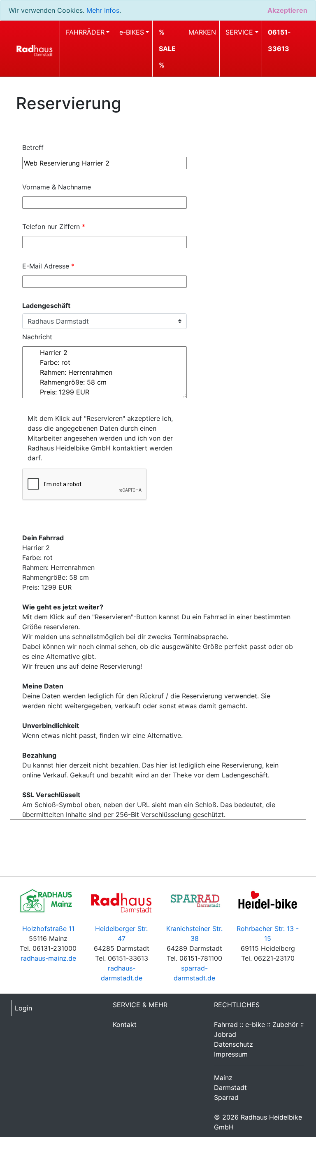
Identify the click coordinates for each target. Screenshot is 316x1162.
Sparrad (226, 1097)
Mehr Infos (102, 10)
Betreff (33, 147)
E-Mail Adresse (48, 266)
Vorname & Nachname (56, 187)
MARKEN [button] (202, 32)
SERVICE (239, 32)
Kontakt (125, 1024)
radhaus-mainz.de (48, 958)
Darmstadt (230, 1087)
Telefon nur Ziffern (53, 226)
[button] (169, 49)
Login (23, 1008)
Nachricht (37, 337)
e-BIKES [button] (131, 32)
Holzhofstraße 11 (48, 928)
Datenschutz (233, 1044)
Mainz (223, 1077)
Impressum (231, 1054)
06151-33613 (279, 40)
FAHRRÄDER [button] (85, 32)
